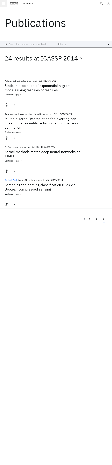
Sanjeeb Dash (11, 180)
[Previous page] (84, 219)
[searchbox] (28, 44)
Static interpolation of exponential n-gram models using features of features (37, 87)
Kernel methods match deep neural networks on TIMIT (42, 154)
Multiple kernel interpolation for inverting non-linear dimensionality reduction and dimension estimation (41, 123)
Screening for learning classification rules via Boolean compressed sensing (40, 187)
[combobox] (84, 44)
